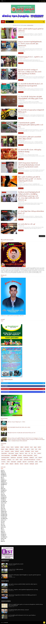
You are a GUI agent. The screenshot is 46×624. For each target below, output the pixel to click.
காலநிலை (12, 451)
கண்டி (36, 449)
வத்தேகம (40, 461)
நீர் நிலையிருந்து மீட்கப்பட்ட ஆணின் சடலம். (30, 57)
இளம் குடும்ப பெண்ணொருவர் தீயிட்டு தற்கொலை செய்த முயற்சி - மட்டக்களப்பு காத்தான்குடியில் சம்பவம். (29, 179)
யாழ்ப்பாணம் (24, 461)
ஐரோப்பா (28, 449)
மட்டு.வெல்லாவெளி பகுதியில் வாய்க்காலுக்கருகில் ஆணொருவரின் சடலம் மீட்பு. (30, 124)
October (2, 500)
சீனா (32, 453)
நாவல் (36, 457)
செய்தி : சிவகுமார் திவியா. (5, 455)
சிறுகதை (16, 453)
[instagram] (43, 1)
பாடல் (13, 459)
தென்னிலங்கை (26, 457)
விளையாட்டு (26, 463)
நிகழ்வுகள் (40, 457)
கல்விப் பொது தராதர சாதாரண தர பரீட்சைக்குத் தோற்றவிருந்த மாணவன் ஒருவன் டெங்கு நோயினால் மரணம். (29, 165)
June (2, 487)
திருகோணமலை (13, 457)
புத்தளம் (21, 459)
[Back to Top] (44, 622)
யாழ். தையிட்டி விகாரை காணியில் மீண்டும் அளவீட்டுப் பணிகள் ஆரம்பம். (22, 584)
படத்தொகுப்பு (9, 459)
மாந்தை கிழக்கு (13, 461)
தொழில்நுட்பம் (32, 457)
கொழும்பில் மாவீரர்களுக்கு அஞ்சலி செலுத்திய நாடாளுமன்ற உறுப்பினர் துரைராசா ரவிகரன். (24, 575)
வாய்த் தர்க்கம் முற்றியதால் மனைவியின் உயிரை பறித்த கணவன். (29, 137)
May (1, 477)
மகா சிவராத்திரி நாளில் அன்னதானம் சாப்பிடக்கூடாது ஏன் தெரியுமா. (22, 615)
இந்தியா (7, 449)
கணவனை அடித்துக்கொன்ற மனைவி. (15, 563)
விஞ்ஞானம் (11, 463)
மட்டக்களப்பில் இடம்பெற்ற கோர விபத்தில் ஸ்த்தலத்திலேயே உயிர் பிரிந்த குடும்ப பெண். (30, 97)
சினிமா (26, 453)
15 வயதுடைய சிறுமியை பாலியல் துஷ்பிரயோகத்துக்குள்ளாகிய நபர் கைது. (23, 589)
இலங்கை (17, 449)
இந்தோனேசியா (12, 449)
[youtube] (44, 1)
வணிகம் (36, 461)
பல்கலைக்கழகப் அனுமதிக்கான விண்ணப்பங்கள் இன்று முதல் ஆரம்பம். (22, 594)
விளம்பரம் (21, 463)
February (3, 473)
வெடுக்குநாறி (32, 463)
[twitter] (41, 1)
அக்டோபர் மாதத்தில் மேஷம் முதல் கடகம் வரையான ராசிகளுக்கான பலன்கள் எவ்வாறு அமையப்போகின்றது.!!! (25, 605)
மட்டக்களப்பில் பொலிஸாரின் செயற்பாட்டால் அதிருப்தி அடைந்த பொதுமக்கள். (30, 84)
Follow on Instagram (5, 391)
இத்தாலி (2, 449)
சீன (29, 453)
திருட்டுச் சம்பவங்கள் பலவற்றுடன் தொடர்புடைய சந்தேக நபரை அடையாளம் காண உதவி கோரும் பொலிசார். (29, 71)
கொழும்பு (36, 451)
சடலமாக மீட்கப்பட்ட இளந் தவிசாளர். (15, 569)
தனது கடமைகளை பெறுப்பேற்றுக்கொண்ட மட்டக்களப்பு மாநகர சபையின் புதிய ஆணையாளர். (30, 43)
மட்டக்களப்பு (4, 29)
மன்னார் (8, 461)
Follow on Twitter (4, 383)
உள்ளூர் (24, 449)
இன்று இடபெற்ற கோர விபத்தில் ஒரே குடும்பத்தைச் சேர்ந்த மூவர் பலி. (21, 432)
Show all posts (30, 25)
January (2, 481)
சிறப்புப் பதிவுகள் (4, 211)
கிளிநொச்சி (17, 451)
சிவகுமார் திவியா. (4, 453)
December (3, 483)
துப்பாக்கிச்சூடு (19, 457)
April (2, 470)
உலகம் (21, 449)
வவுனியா (2, 463)
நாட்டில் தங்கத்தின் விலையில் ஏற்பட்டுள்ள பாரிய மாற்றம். (19, 427)
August (2, 491)
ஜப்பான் (36, 463)
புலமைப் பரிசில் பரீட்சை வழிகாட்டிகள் (29, 459)
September (3, 476)
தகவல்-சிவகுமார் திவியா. (5, 457)
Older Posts (42, 236)
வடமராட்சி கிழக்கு (31, 461)
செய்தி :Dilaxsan (14, 455)
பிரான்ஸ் (17, 459)
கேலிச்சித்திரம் (27, 451)
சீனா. (35, 453)
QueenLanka (6, 622)
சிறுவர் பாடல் (22, 453)
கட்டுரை (32, 449)
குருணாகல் (22, 451)
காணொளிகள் (7, 451)
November (3, 474)
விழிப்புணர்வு (17, 463)
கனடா (2, 451)
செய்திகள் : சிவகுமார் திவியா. (28, 455)
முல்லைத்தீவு (19, 461)
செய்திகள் (20, 455)
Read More (21, 37)
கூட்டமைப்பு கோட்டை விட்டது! (26, 224)
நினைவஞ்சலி (3, 459)
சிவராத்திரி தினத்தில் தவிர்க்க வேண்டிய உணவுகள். (18, 609)
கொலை (32, 451)
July (2, 485)
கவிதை (40, 449)
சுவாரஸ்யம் (39, 453)
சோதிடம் (35, 455)
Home (3, 21)
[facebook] (39, 1)
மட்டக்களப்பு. (3, 461)
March (2, 471)
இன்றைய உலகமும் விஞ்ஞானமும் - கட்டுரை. (16, 421)
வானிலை (7, 463)
